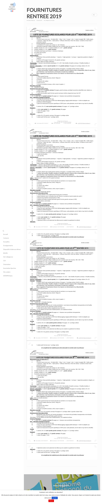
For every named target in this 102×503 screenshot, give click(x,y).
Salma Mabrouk (31, 20)
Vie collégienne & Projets (49, 20)
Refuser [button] (51, 500)
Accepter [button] (55, 498)
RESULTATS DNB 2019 (61, 484)
